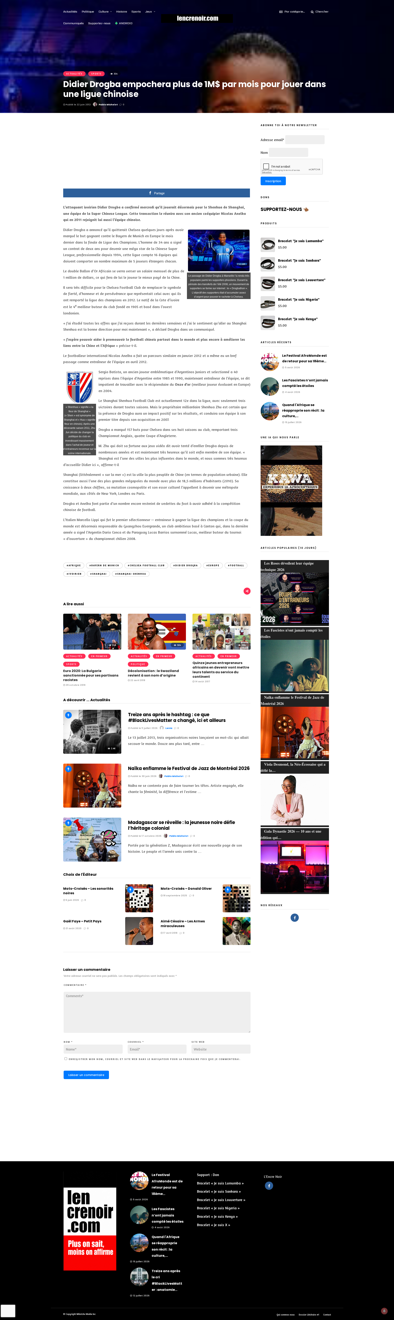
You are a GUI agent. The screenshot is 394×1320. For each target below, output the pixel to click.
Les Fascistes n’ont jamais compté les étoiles (167, 1215)
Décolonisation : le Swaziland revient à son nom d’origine (153, 673)
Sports (136, 11)
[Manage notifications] (384, 1311)
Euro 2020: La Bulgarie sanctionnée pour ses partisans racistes (90, 675)
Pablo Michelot (108, 104)
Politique (88, 11)
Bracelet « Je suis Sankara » (219, 1191)
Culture (103, 11)
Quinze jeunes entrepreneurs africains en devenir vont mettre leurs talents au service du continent (220, 670)
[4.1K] (92, 860)
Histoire (121, 11)
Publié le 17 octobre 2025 (145, 836)
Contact (327, 1314)
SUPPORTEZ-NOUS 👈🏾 (285, 209)
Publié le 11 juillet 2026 (143, 728)
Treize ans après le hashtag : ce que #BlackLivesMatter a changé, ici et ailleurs (177, 717)
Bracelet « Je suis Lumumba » (220, 1183)
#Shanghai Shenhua (130, 573)
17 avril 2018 (170, 932)
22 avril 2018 (137, 680)
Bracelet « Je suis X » (213, 1224)
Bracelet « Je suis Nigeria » (218, 1208)
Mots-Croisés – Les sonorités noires (88, 890)
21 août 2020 (73, 928)
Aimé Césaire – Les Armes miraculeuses (183, 923)
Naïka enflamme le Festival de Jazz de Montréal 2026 (189, 768)
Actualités (70, 11)
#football (236, 565)
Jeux (148, 11)
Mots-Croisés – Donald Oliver (186, 888)
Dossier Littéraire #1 (309, 1314)
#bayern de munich (104, 565)
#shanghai (98, 573)
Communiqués (73, 23)
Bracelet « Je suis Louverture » (221, 1199)
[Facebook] (295, 918)
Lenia (168, 728)
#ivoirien (74, 573)
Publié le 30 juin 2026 (143, 776)
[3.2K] (92, 806)
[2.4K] (92, 752)
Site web (198, 1041)
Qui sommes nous (286, 1314)
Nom (68, 1041)
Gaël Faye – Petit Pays (82, 921)
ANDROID (125, 23)
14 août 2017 (202, 681)
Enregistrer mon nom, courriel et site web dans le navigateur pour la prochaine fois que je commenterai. (155, 1059)
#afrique (74, 565)
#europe (212, 565)
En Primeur (99, 656)
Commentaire (75, 985)
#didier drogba (185, 565)
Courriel (136, 1041)
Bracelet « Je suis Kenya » (217, 1216)
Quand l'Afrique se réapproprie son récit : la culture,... (303, 410)
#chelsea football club (146, 565)
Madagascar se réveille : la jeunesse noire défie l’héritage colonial (181, 825)
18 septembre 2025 (175, 895)
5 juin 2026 (72, 900)
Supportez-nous (99, 23)
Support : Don (208, 1174)
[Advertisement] (157, 153)
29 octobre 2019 (75, 685)
